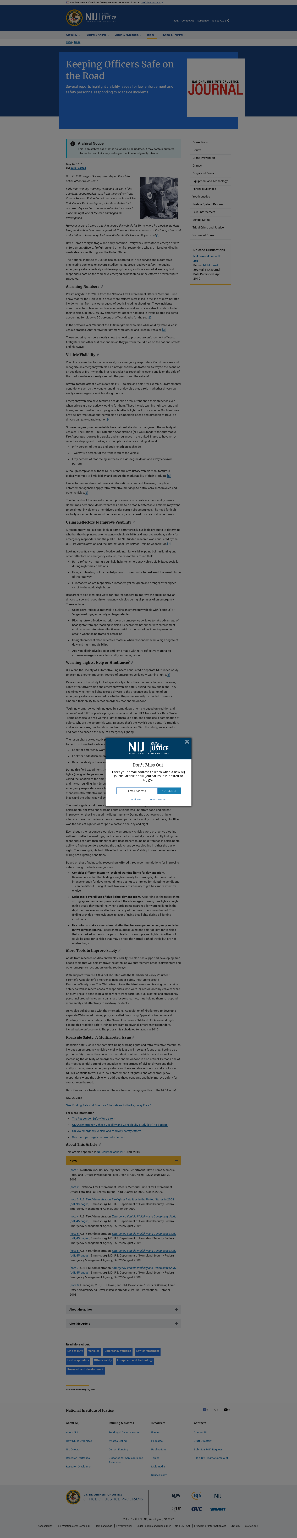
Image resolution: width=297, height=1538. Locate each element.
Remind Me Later (158, 799)
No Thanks (136, 799)
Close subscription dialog (187, 742)
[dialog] (148, 772)
